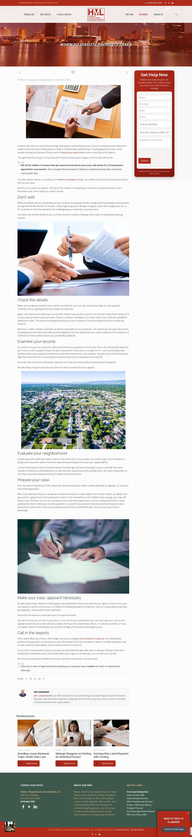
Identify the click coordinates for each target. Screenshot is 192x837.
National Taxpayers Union (70, 179)
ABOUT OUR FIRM (83, 785)
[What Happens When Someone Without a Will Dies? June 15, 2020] (7, 826)
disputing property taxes (73, 152)
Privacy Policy (122, 829)
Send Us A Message (174, 829)
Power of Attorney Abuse (139, 804)
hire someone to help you (92, 638)
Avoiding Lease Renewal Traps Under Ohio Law (33, 755)
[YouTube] (169, 3)
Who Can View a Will (136, 814)
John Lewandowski (43, 79)
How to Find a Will (135, 795)
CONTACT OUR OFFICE (32, 785)
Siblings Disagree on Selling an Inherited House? (73, 755)
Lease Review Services (137, 798)
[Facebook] (165, 3)
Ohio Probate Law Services (140, 801)
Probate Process (135, 808)
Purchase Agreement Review (141, 811)
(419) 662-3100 (154, 2)
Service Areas (137, 829)
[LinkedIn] (172, 3)
